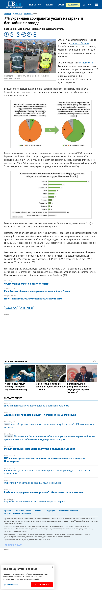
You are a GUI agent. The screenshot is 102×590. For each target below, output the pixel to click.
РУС (90, 4)
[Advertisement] (51, 333)
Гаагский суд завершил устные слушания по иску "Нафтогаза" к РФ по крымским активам (49, 426)
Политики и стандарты (69, 510)
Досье (61, 4)
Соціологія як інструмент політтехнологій (26, 283)
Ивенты (38, 510)
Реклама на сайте (23, 510)
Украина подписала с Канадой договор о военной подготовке (36, 405)
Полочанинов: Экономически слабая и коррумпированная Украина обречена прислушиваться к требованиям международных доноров (49, 438)
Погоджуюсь (42, 585)
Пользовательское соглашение (17, 513)
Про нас (7, 510)
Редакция (51, 510)
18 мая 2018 (28, 13)
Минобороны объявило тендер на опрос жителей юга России (37, 291)
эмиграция (26, 307)
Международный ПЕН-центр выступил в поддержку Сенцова (39, 448)
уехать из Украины (79, 43)
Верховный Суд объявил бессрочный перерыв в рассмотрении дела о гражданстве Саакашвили (47, 472)
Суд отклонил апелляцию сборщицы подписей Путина (32, 482)
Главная (7, 13)
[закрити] (52, 567)
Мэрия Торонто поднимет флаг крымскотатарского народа (34, 501)
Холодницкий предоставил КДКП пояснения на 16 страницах (40, 414)
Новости (34, 4)
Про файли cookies (10, 584)
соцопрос (11, 307)
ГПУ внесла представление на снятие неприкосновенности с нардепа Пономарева (44, 459)
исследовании (86, 62)
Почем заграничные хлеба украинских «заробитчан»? (33, 298)
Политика (17, 13)
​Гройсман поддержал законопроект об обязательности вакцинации (43, 492)
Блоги (49, 4)
